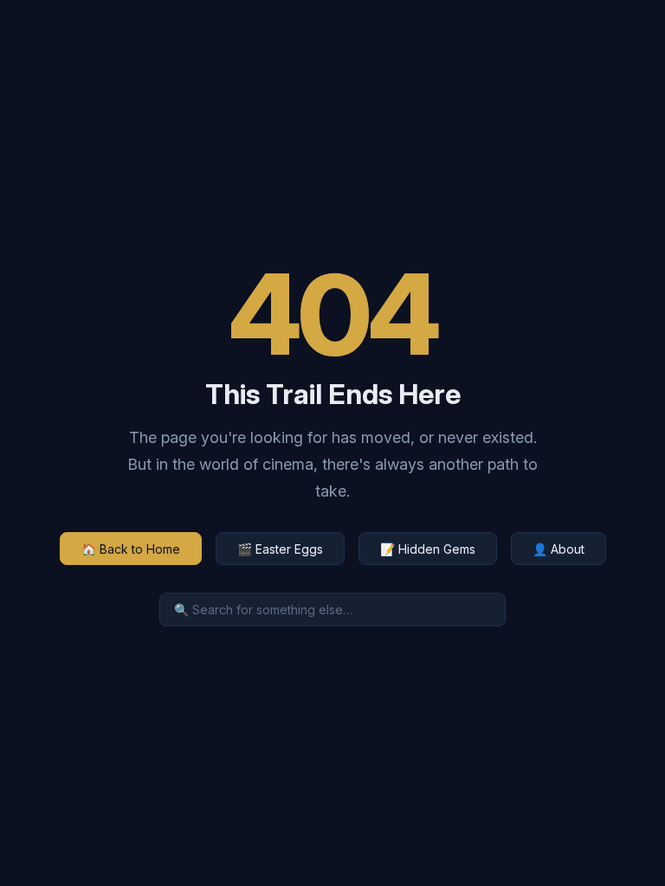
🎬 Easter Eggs (280, 549)
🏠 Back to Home (130, 549)
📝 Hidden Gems (427, 549)
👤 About (558, 549)
